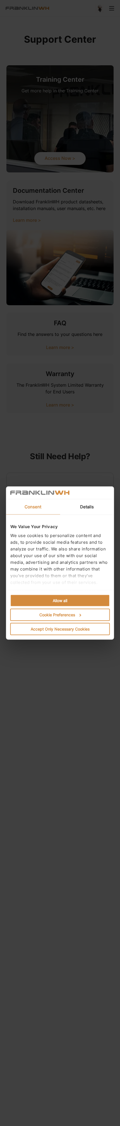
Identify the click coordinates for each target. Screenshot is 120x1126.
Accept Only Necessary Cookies (60, 629)
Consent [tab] (33, 506)
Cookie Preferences (57, 614)
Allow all (60, 600)
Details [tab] (87, 506)
